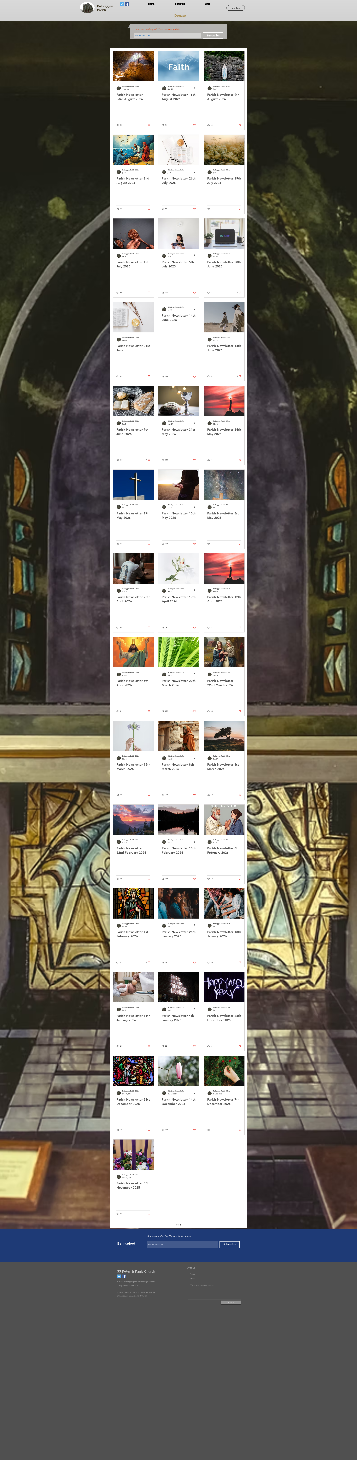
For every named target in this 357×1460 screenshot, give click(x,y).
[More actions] (150, 88)
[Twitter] (122, 4)
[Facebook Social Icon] (127, 4)
